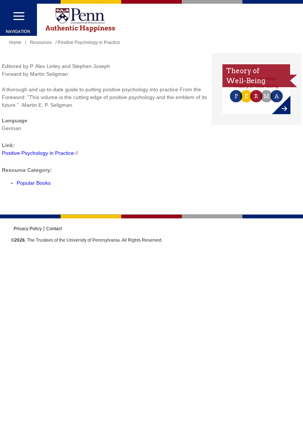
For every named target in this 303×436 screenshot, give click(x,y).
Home (15, 42)
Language (14, 120)
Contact (54, 228)
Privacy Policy (28, 228)
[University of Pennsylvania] (80, 20)
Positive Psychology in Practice (38, 153)
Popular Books (34, 183)
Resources (41, 42)
